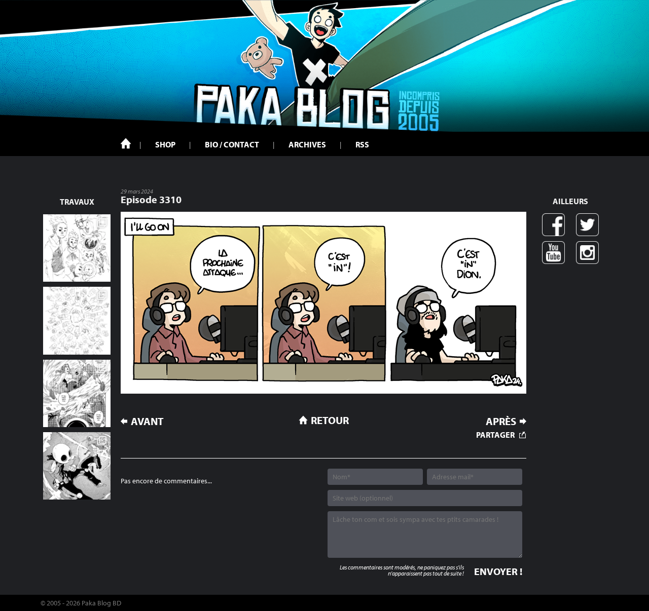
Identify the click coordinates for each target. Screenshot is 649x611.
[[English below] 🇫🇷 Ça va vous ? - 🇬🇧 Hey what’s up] (77, 320)
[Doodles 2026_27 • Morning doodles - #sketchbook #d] (77, 248)
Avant (147, 421)
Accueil (126, 143)
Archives (307, 144)
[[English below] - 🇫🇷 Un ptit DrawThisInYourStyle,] (77, 466)
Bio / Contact (232, 144)
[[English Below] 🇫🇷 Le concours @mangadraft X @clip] (77, 393)
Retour (330, 420)
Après (501, 421)
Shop (165, 144)
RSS (362, 144)
